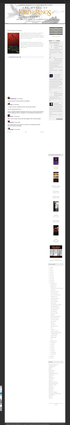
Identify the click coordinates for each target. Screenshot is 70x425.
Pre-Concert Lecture (54, 319)
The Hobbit (51, 395)
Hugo (50, 376)
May (52, 347)
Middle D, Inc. (26, 424)
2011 (51, 278)
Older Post (42, 132)
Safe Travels (53, 324)
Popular (58, 40)
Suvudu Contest (54, 335)
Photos (50, 386)
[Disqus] (25, 78)
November (53, 285)
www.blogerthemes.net (45, 424)
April (52, 349)
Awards (50, 367)
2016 (51, 270)
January (52, 354)
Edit (68, 1)
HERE (57, 168)
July (52, 344)
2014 (51, 273)
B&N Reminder (53, 337)
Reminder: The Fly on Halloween (57, 288)
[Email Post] (20, 57)
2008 (51, 356)
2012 (51, 277)
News (50, 380)
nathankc (55, 92)
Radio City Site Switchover (56, 316)
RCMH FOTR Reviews (55, 317)
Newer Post (9, 132)
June (52, 345)
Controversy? (53, 289)
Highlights (52, 314)
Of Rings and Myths (52, 382)
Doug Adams (56, 44)
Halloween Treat (54, 296)
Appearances (51, 366)
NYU (51, 327)
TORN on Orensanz (54, 293)
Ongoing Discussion (52, 383)
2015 (51, 272)
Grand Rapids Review (55, 306)
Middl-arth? (53, 322)
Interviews (50, 377)
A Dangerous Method (53, 364)
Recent (54, 40)
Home (65, 1)
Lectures (50, 379)
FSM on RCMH (53, 303)
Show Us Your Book (52, 392)
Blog (49, 369)
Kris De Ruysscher (57, 74)
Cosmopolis (51, 374)
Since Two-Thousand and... (56, 294)
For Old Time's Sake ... (54, 52)
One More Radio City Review (56, 304)
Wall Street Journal (54, 326)
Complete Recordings (53, 373)
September (53, 341)
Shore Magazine (54, 311)
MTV (51, 338)
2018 (51, 267)
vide (49, 396)
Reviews (50, 390)
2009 (51, 282)
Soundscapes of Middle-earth (54, 393)
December (53, 283)
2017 (51, 268)
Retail (50, 389)
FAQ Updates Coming (55, 298)
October (52, 286)
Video (50, 397)
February (52, 352)
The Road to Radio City (55, 308)
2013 (51, 275)
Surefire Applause (54, 299)
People (50, 40)
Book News (51, 370)
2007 (51, 357)
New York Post (53, 321)
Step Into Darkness (54, 309)
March (52, 350)
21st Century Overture (14, 30)
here (23, 38)
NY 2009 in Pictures (54, 301)
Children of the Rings (55, 331)
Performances (51, 384)
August (52, 342)
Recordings (51, 387)
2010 (51, 280)
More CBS (53, 329)
